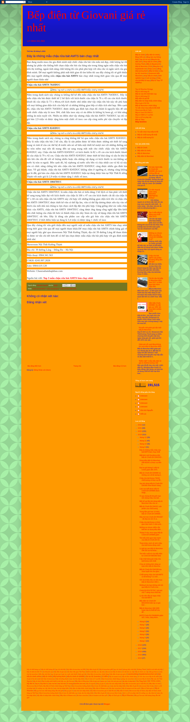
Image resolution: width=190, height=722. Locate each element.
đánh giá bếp (82, 674)
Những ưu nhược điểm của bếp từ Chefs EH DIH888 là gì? (155, 236)
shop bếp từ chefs (150, 76)
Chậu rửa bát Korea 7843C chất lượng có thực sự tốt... (151, 479)
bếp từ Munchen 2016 (143, 66)
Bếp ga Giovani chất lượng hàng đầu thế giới (48, 690)
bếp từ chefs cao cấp (141, 672)
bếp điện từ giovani (60, 672)
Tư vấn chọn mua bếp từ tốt (147, 132)
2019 (140, 435)
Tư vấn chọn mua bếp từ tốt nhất (147, 108)
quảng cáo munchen (127, 679)
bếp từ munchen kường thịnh (81, 686)
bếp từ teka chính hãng (129, 676)
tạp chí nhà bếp (61, 669)
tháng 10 (143, 444)
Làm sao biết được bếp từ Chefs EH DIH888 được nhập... (150, 491)
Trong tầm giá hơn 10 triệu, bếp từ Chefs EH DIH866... (151, 513)
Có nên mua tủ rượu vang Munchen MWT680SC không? (154, 194)
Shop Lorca (152, 69)
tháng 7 (143, 625)
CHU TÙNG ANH (153, 681)
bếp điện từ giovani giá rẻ (118, 674)
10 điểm (105, 676)
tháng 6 (143, 628)
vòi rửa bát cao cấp (128, 672)
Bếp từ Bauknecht (153, 64)
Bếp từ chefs (140, 55)
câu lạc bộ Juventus (93, 676)
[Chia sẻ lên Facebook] (71, 285)
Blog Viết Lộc (140, 57)
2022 (140, 425)
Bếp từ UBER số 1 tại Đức (144, 115)
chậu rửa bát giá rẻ (53, 288)
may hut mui (62, 683)
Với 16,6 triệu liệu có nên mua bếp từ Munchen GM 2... (151, 581)
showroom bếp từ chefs (113, 672)
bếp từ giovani (95, 681)
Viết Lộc (143, 414)
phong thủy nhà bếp (129, 669)
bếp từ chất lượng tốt (48, 669)
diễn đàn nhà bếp (44, 674)
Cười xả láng (150, 78)
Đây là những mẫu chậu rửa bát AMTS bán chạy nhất (150, 451)
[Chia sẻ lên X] (68, 285)
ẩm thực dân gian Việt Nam (76, 672)
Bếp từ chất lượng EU (142, 96)
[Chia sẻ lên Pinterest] (74, 285)
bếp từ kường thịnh (62, 679)
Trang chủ (77, 366)
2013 (140, 658)
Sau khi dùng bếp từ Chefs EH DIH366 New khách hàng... (151, 484)
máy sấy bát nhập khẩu (118, 686)
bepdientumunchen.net (148, 674)
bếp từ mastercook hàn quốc (131, 688)
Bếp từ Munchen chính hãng (146, 106)
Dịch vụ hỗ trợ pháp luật (143, 117)
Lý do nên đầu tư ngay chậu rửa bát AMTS (150, 597)
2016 (140, 652)
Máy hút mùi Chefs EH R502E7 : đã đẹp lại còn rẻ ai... (151, 518)
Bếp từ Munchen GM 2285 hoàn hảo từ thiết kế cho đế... (150, 610)
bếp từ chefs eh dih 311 (34, 672)
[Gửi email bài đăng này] (63, 285)
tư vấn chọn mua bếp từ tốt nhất (148, 676)
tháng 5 (143, 631)
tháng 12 (143, 437)
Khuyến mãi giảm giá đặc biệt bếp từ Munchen (150, 329)
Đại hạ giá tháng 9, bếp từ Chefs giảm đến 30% (149, 469)
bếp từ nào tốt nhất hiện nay (101, 686)
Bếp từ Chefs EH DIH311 (144, 112)
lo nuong (70, 683)
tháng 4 (143, 634)
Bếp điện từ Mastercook (100, 688)
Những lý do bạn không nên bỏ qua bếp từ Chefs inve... (151, 586)
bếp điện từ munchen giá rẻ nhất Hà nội (136, 683)
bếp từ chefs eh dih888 (75, 676)
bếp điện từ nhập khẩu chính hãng (81, 688)
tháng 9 (143, 447)
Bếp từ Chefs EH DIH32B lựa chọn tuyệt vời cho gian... (150, 570)
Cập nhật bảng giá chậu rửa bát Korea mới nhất (150, 560)
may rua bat (52, 683)
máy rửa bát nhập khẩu (76, 679)
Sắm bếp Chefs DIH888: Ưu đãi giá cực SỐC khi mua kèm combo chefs (155, 307)
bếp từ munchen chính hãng (111, 679)
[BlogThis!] (66, 285)
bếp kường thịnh (59, 676)
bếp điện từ (30, 683)
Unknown (143, 396)
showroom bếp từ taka (147, 686)
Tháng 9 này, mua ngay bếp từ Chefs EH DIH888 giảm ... (151, 534)
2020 (140, 431)
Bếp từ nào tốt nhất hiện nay (146, 94)
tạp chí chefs (118, 669)
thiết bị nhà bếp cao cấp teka (95, 672)
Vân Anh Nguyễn (146, 410)
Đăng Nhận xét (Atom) (42, 370)
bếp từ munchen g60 (106, 669)
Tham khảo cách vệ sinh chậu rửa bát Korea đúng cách (151, 544)
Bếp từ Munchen (143, 153)
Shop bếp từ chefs (150, 62)
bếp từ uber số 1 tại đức (93, 679)
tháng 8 (143, 622)
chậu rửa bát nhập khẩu (68, 288)
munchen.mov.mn (79, 683)
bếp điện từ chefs (152, 55)
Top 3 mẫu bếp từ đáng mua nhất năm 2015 (155, 215)
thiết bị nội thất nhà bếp (154, 669)
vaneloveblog (133, 674)
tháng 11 (143, 441)
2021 (140, 428)
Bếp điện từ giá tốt (142, 98)
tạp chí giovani (56, 674)
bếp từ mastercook (115, 676)
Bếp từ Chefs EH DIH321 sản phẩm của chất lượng (151, 507)
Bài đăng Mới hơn (34, 366)
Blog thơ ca (157, 66)
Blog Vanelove (141, 122)
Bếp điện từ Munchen (145, 156)
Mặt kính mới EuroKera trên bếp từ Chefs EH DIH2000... (151, 456)
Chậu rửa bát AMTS (39, 288)
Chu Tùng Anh (141, 681)
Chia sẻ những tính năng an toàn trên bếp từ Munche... (150, 565)
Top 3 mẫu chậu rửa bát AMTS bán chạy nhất (68, 278)
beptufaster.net (140, 69)
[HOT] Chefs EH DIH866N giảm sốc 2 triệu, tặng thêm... (151, 616)
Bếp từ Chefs (142, 148)
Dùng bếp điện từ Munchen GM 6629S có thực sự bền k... (150, 462)
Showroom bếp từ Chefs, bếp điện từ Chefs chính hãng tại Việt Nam (49, 686)
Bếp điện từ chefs (144, 151)
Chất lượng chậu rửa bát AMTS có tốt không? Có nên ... (151, 576)
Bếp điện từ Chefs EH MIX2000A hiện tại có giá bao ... (150, 603)
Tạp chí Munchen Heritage (144, 89)
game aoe (104, 681)
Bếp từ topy (145, 80)
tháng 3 (143, 638)
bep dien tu (44, 683)
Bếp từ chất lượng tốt (142, 92)
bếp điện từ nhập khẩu (129, 681)
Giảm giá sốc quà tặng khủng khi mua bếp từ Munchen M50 (150, 345)
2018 (140, 645)
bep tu (37, 683)
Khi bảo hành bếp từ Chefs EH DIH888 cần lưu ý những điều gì (155, 170)
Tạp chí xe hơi (144, 59)
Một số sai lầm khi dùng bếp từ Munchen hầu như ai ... (151, 502)
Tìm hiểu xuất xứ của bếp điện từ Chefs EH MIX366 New (151, 555)
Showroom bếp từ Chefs (143, 110)
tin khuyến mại (48, 672)
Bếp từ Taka (139, 120)
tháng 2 (143, 641)
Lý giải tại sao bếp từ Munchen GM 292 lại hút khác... (151, 549)
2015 (140, 655)
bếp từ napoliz (90, 683)
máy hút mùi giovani (114, 681)
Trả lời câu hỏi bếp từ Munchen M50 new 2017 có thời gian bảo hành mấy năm (156, 282)
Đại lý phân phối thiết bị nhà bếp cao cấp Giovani (58, 681)
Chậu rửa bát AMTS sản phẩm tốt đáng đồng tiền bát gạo (155, 259)
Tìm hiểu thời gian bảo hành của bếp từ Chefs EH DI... (150, 539)
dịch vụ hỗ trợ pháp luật (130, 693)
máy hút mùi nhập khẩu (114, 683)
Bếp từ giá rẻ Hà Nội (142, 103)
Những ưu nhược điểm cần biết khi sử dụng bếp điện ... (151, 528)
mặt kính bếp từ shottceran (46, 679)
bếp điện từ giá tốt (92, 669)
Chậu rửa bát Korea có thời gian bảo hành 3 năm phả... (151, 523)
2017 (140, 648)
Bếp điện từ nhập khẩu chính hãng (148, 101)
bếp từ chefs (47, 676)
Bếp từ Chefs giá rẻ (147, 688)
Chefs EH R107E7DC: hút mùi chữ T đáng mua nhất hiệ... (151, 591)
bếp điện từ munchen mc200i (76, 669)
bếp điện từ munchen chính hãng (98, 674)
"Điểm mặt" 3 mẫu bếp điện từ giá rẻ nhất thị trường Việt (150, 362)
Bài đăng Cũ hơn (119, 366)
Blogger (107, 704)
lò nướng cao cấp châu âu (44, 688)
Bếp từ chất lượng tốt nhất (147, 135)
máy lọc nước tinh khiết (69, 674)
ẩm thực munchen (115, 688)
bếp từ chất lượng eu (33, 669)
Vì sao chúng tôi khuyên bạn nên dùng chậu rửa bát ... (150, 497)
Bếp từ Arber (154, 71)
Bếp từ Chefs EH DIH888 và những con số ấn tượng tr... (151, 474)
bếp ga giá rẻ (101, 683)
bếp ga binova (154, 672)
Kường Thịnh (141, 669)
